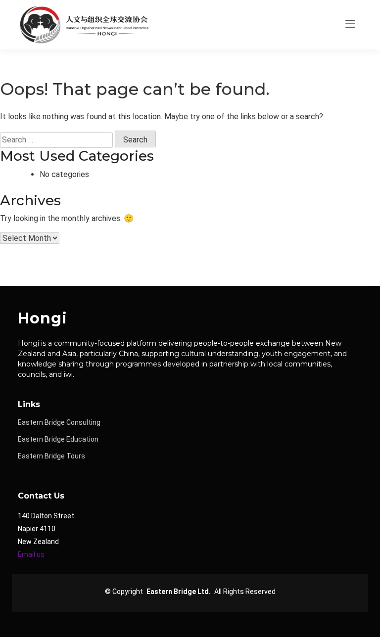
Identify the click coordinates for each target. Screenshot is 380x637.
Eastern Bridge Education (58, 439)
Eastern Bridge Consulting (59, 422)
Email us (31, 554)
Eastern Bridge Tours (51, 456)
